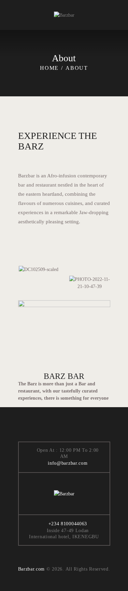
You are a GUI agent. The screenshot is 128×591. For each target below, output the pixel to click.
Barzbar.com (31, 569)
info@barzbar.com (67, 463)
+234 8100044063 (67, 523)
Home (49, 68)
